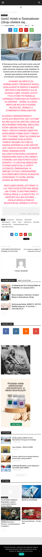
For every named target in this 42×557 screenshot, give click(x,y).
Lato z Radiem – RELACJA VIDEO (22, 447)
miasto (20, 222)
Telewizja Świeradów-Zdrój (20, 224)
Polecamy (4, 519)
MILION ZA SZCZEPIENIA (29, 500)
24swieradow (28, 219)
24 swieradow (10, 219)
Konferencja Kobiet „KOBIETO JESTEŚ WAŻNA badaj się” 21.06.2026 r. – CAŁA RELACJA (26, 306)
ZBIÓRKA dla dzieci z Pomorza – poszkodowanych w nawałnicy (10, 524)
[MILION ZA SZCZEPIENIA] (31, 491)
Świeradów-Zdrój (6, 224)
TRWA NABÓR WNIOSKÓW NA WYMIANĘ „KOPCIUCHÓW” (10, 250)
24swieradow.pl (6, 222)
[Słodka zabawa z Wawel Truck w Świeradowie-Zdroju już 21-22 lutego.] (6, 440)
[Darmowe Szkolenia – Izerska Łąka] (31, 513)
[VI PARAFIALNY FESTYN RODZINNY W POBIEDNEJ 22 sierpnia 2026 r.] (6, 291)
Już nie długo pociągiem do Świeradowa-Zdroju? (32, 250)
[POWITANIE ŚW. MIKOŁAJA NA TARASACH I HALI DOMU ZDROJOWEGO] (6, 468)
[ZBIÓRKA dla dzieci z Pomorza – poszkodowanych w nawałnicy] (10, 513)
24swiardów (19, 219)
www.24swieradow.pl (7, 226)
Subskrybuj (36, 329)
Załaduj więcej (20, 475)
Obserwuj (16, 329)
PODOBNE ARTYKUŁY (9, 280)
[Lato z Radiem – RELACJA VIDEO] (5, 449)
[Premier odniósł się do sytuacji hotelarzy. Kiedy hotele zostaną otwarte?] (6, 459)
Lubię (6, 329)
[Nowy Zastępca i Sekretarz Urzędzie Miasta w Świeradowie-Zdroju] (6, 297)
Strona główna (5, 12)
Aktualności (14, 12)
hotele (14, 222)
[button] (39, 2)
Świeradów (36, 222)
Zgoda (21, 554)
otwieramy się (27, 222)
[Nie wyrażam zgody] (40, 551)
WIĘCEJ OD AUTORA (24, 280)
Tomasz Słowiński (9, 25)
